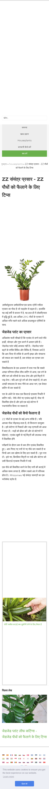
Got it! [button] (24, 784)
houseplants (24, 140)
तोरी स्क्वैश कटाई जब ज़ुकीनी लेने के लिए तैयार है (23, 624)
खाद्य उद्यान (24, 134)
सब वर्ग (24, 153)
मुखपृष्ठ (4, 164)
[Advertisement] (24, 30)
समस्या (24, 127)
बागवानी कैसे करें (24, 147)
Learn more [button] (8, 776)
